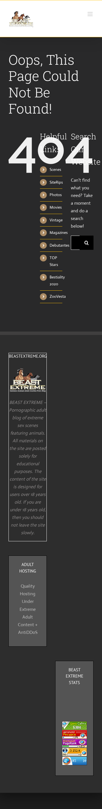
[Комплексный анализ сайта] (74, 760)
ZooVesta (58, 296)
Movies (56, 207)
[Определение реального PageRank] (74, 743)
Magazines (59, 232)
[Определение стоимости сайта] (74, 725)
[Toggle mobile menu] (91, 14)
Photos (56, 194)
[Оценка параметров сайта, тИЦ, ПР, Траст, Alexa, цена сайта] (74, 751)
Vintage (56, 220)
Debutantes (59, 245)
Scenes (55, 169)
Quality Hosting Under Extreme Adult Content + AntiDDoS (27, 609)
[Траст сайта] (74, 734)
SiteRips (56, 182)
